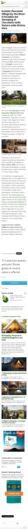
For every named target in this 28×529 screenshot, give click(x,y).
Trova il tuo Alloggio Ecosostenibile (10, 6)
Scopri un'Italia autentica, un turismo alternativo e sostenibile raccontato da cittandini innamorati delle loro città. (13, 476)
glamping (6, 71)
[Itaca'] (14, 491)
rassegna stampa (6, 308)
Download (19, 253)
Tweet (3, 288)
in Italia (18, 178)
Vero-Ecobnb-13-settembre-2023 (8, 253)
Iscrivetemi (14, 283)
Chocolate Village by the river (13, 113)
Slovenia (15, 110)
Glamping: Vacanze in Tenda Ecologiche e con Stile (12, 337)
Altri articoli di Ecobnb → (16, 300)
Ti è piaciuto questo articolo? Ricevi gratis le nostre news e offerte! (14, 266)
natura (3, 309)
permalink (4, 311)
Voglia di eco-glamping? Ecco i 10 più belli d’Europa (13, 398)
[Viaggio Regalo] (14, 441)
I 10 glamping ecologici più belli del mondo (14, 374)
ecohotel (22, 306)
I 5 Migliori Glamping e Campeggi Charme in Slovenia (13, 422)
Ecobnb (18, 30)
